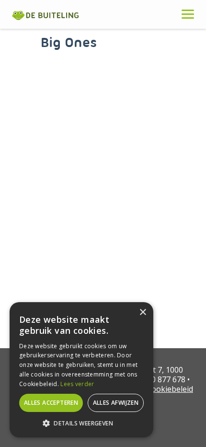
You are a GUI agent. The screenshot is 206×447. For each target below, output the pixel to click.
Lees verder (77, 384)
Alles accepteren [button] (51, 403)
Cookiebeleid (170, 389)
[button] (81, 423)
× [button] (142, 312)
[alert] (81, 369)
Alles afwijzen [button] (116, 403)
